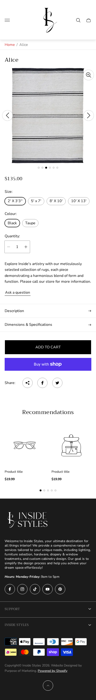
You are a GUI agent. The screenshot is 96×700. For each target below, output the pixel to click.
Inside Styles (17, 625)
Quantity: (12, 236)
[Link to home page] (28, 520)
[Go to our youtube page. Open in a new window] (47, 589)
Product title (14, 472)
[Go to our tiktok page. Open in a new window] (35, 589)
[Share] (27, 383)
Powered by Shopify (52, 671)
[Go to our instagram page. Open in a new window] (22, 589)
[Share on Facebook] (42, 383)
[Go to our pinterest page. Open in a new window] (60, 589)
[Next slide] (88, 115)
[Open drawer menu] (7, 20)
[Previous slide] (7, 115)
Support (12, 609)
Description (14, 310)
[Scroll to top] (48, 685)
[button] (39, 168)
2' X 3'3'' (15, 201)
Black (12, 223)
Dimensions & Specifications (28, 324)
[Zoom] (88, 75)
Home (10, 44)
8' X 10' (56, 201)
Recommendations (48, 412)
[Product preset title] (24, 445)
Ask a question (17, 292)
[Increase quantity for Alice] (26, 247)
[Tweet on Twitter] (57, 383)
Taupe (30, 223)
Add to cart (48, 347)
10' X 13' (78, 201)
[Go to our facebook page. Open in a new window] (10, 589)
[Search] (78, 20)
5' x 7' (36, 201)
